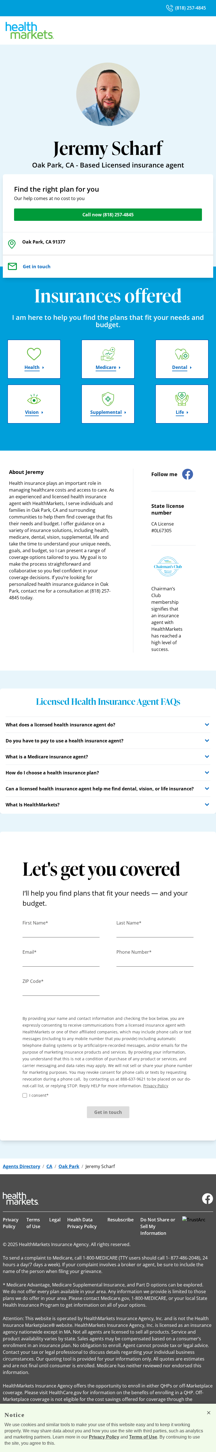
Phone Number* (134, 952)
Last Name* (128, 923)
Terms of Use (33, 1223)
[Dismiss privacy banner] (209, 1413)
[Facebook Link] (207, 1198)
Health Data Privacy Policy (82, 1223)
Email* (29, 952)
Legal (54, 1220)
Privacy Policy (11, 1223)
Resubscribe (120, 1220)
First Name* (35, 923)
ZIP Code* (33, 981)
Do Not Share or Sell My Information (157, 1226)
